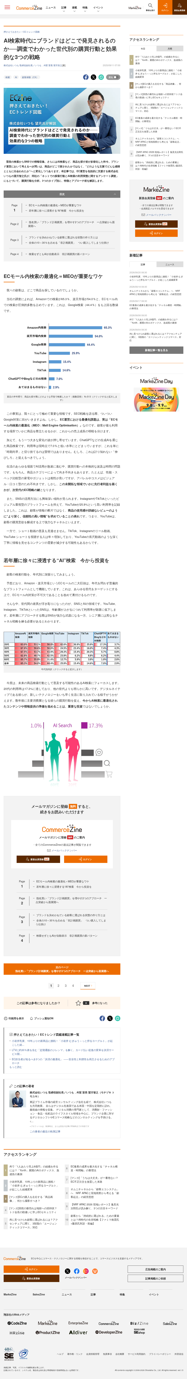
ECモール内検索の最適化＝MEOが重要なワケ (55, 205)
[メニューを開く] (7, 7)
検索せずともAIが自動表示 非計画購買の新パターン (59, 254)
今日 (143, 48)
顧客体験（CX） (30, 77)
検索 (7, 77)
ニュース (51, 7)
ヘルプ (60, 1353)
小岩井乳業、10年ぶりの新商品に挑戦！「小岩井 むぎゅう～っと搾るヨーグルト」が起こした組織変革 (34, 1185)
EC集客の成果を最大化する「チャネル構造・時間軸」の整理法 (94, 1168)
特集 (85, 7)
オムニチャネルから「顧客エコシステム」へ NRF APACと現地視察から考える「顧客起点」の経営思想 (95, 1193)
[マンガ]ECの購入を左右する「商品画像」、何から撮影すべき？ (31, 1198)
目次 (62, 194)
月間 (170, 48)
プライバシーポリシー (160, 1353)
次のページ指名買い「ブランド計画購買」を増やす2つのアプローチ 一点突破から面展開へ (62, 969)
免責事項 (107, 1353)
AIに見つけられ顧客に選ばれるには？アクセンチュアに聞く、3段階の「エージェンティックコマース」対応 (33, 1223)
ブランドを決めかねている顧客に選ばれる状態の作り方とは (63, 237)
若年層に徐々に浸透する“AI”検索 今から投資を (56, 210)
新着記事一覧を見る (156, 350)
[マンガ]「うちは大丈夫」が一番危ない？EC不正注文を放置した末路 (94, 1179)
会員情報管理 (92, 1353)
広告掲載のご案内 (155, 1269)
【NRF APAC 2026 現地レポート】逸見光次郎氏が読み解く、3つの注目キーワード (95, 1206)
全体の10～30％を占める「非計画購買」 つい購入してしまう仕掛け (69, 242)
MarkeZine (10, 1294)
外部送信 (179, 1353)
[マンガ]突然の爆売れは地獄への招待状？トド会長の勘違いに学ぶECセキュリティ (33, 1210)
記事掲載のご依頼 (155, 1278)
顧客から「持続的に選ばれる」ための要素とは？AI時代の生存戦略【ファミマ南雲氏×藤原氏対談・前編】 (95, 1219)
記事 (63, 7)
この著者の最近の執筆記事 (45, 1131)
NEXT (87, 985)
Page (14, 224)
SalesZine (39, 1294)
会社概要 (119, 1353)
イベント (98, 7)
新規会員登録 (39, 859)
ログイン (87, 859)
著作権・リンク (75, 1353)
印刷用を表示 (16, 1018)
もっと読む (15, 1067)
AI (16, 77)
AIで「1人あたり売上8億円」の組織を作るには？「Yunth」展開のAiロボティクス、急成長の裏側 (34, 1170)
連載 (74, 7)
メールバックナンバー (64, 850)
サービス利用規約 (136, 1353)
